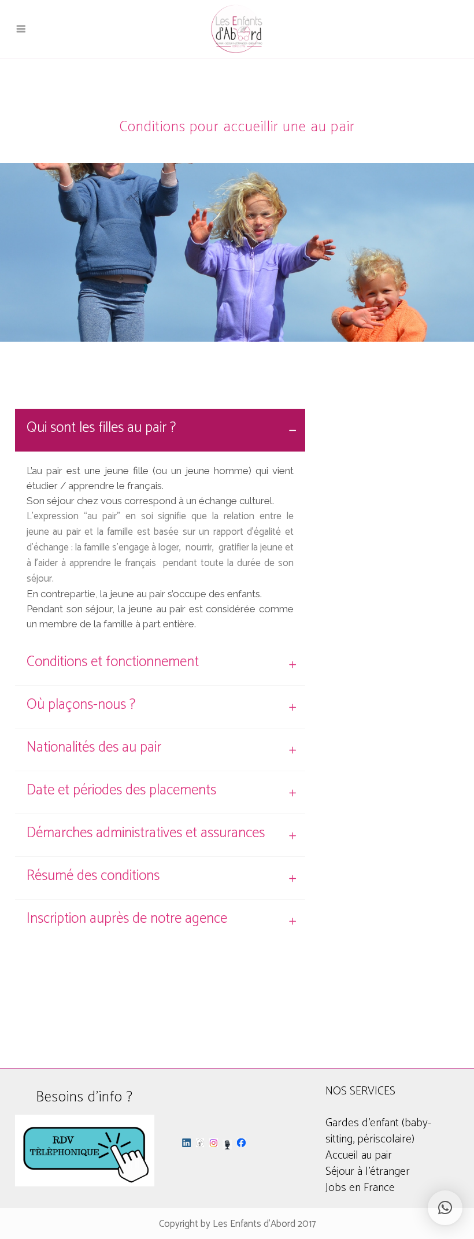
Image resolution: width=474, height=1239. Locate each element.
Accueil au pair (358, 1155)
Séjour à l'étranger (367, 1171)
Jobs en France (360, 1187)
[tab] (160, 430)
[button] (445, 1207)
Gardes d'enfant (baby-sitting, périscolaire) (378, 1131)
